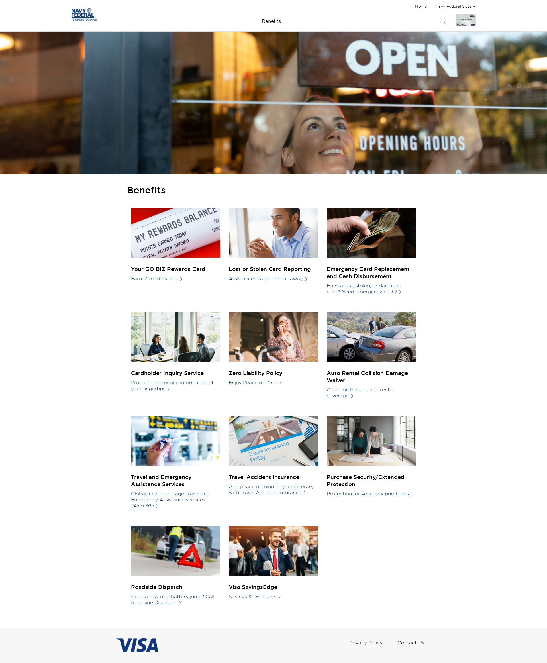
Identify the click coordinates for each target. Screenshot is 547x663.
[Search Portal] (443, 21)
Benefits (271, 21)
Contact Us (410, 643)
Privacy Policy (366, 643)
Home (421, 6)
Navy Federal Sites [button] (453, 6)
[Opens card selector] (466, 20)
